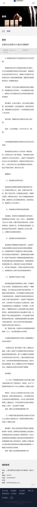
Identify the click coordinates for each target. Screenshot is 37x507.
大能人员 (30, 490)
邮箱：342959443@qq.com (11, 483)
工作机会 (13, 493)
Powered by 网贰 (18, 504)
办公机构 (22, 490)
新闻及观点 (5, 493)
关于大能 (5, 490)
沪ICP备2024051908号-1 (26, 502)
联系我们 (22, 493)
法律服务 (13, 490)
